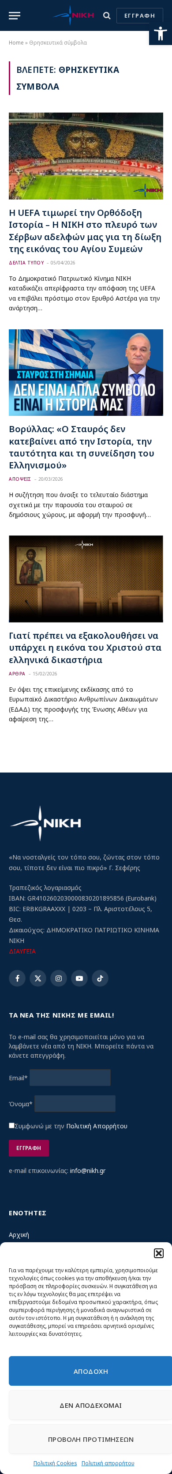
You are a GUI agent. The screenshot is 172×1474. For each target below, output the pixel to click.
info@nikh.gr (87, 1170)
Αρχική (19, 1234)
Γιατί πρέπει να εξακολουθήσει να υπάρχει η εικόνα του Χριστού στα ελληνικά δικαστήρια (85, 647)
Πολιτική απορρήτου (108, 1463)
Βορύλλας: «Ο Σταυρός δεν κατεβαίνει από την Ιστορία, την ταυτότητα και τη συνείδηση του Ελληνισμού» (81, 447)
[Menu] (14, 16)
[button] (160, 33)
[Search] (106, 16)
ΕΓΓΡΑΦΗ (139, 15)
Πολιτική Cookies (55, 1463)
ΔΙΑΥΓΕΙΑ (22, 951)
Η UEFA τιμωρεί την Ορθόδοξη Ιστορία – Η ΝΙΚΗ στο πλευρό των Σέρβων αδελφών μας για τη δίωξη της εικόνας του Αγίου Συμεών (85, 231)
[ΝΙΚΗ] (73, 15)
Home (16, 42)
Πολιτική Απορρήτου (96, 1126)
